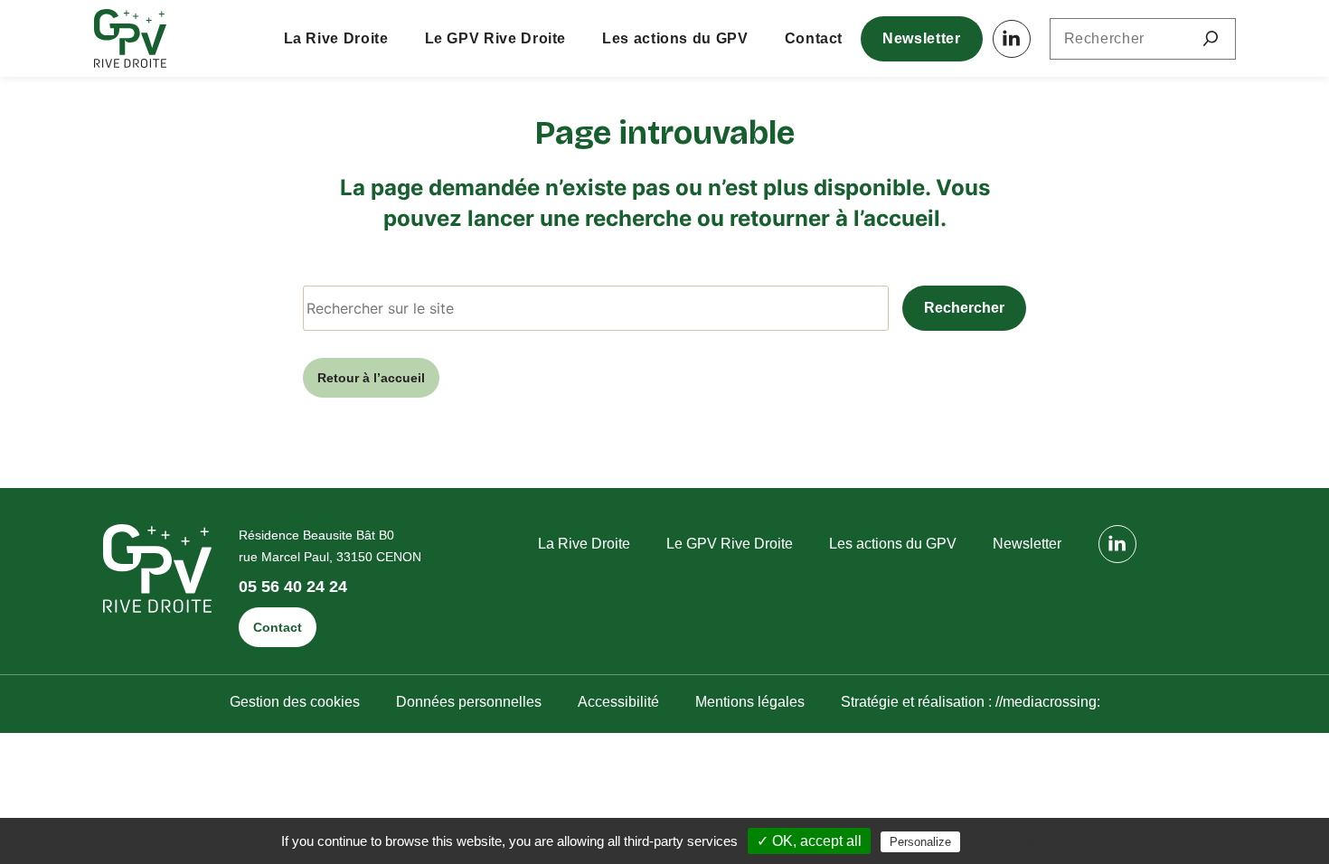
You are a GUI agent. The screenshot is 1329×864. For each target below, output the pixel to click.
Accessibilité (618, 701)
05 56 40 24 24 (293, 587)
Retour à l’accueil (371, 378)
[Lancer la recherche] (1210, 39)
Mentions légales (750, 701)
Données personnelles (469, 701)
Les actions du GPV (675, 38)
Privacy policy (1015, 841)
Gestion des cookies (295, 701)
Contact (814, 38)
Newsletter (921, 38)
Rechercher (964, 307)
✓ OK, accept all (809, 841)
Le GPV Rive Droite (496, 38)
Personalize (920, 842)
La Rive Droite (336, 38)
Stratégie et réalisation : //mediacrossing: (970, 701)
